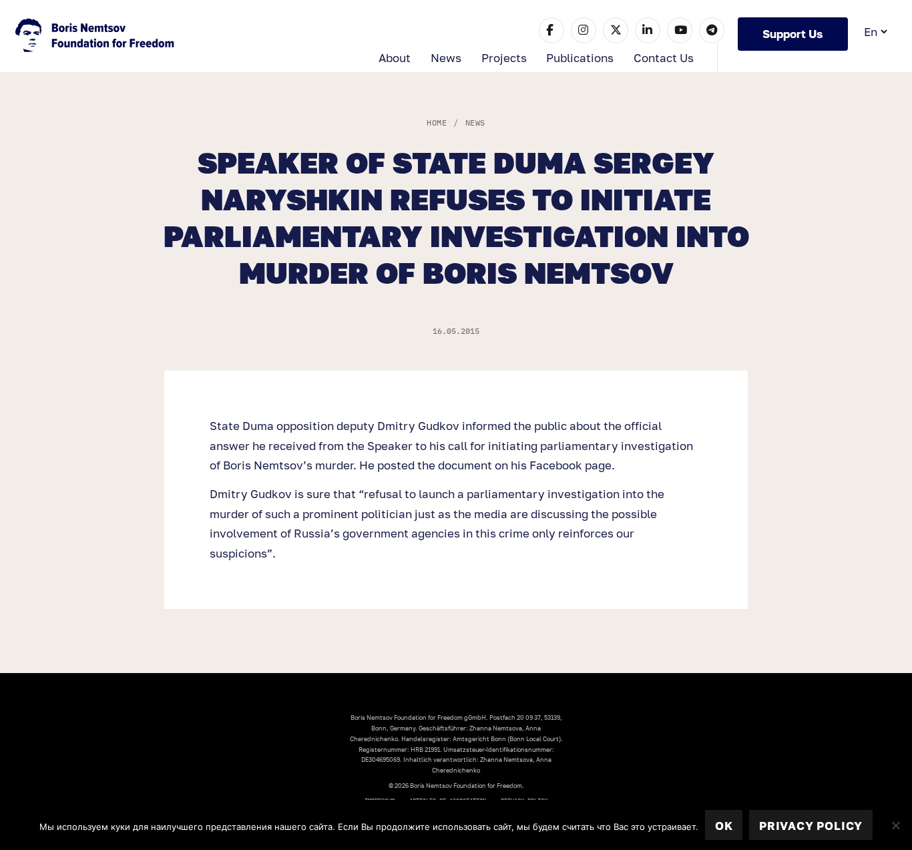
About (395, 58)
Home (437, 123)
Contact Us (664, 58)
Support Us (792, 34)
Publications (580, 58)
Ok (724, 826)
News (446, 58)
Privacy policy (811, 826)
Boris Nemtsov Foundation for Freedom (96, 36)
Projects (504, 58)
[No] (895, 825)
